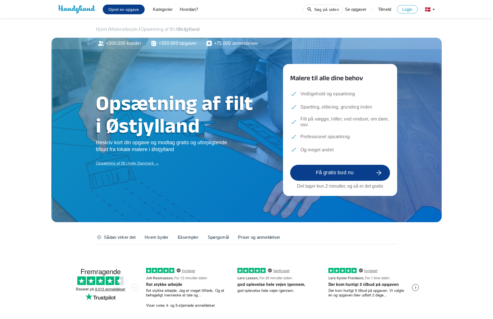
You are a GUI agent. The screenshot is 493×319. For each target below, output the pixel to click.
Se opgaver (355, 9)
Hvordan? (189, 9)
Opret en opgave (123, 9)
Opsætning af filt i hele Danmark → (127, 163)
